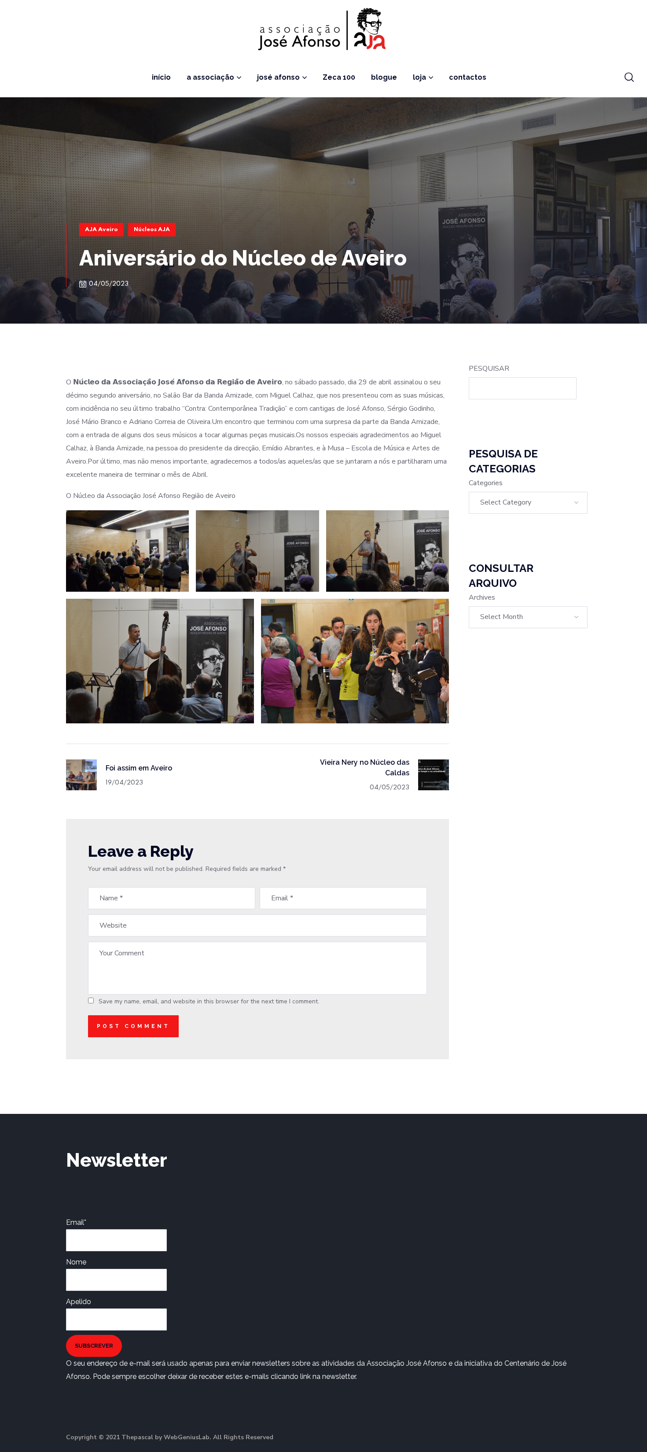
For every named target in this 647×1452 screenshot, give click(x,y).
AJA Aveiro (101, 229)
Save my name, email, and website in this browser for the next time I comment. (209, 1001)
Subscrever (94, 1345)
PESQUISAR (489, 368)
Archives (482, 597)
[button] (629, 77)
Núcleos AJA (152, 229)
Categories (486, 483)
